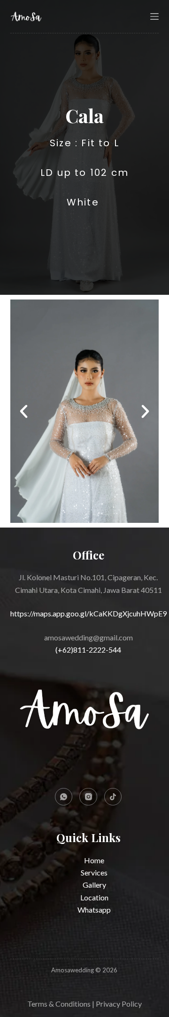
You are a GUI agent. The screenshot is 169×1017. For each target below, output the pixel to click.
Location (94, 897)
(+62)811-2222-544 (88, 649)
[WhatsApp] (64, 797)
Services (94, 872)
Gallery (94, 884)
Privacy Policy (119, 1003)
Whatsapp (94, 909)
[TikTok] (113, 797)
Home (94, 860)
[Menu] (154, 16)
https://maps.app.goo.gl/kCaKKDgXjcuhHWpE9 (88, 613)
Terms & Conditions (59, 1003)
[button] (23, 411)
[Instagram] (88, 797)
